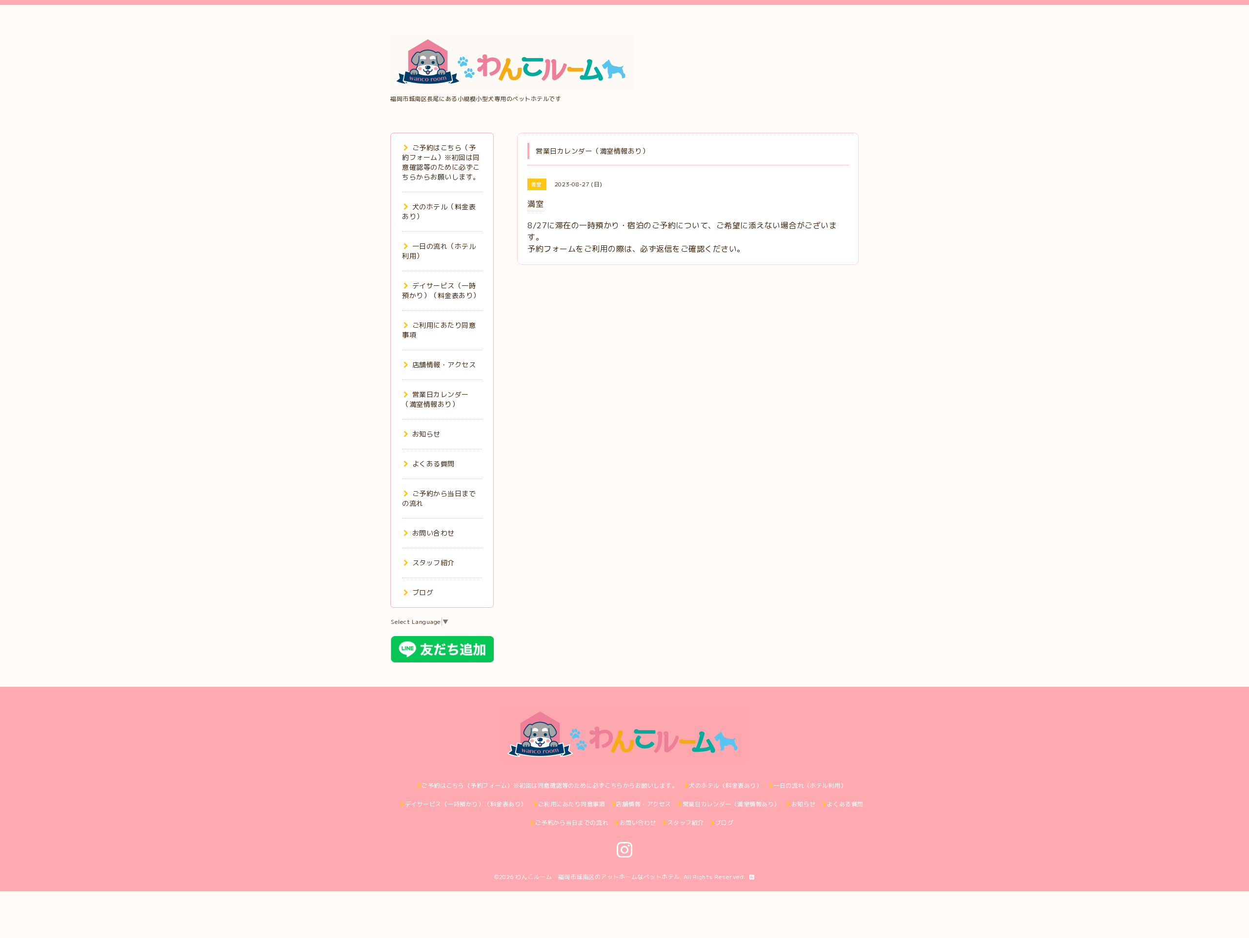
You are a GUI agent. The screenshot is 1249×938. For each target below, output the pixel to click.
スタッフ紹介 (433, 562)
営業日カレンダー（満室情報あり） (435, 399)
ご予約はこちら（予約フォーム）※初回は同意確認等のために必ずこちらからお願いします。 (441, 162)
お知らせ (426, 434)
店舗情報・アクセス (444, 364)
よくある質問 (433, 463)
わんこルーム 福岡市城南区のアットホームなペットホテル (597, 877)
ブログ (422, 592)
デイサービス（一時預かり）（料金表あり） (441, 290)
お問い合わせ (433, 533)
